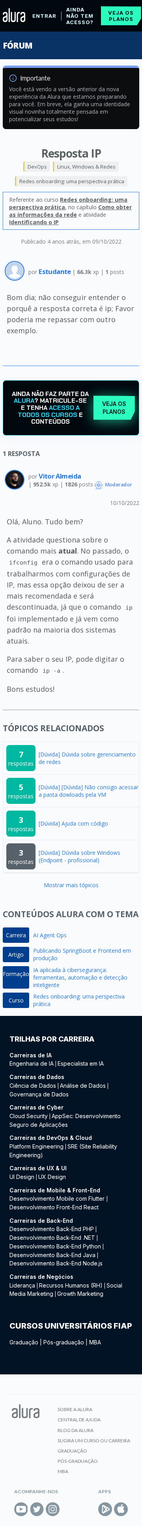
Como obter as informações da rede (70, 210)
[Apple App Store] (121, 1509)
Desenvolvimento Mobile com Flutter (57, 1198)
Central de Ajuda (79, 1420)
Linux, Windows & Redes (86, 166)
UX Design (52, 1176)
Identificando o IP (34, 222)
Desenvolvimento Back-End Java (52, 1255)
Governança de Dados (39, 1094)
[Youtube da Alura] (21, 1509)
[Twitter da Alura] (37, 1509)
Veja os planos (121, 15)
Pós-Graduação (78, 1461)
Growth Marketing (80, 1293)
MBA (95, 1342)
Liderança (22, 1285)
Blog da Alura (75, 1430)
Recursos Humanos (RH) (71, 1285)
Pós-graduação (63, 1342)
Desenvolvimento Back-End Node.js (56, 1263)
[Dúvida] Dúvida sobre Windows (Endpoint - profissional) (79, 856)
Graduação (23, 1342)
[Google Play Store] (105, 1509)
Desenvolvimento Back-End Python (55, 1246)
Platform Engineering (36, 1146)
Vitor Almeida (60, 476)
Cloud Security (28, 1116)
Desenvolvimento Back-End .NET (52, 1237)
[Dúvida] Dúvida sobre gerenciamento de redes (87, 758)
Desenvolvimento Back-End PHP (51, 1229)
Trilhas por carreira (51, 1039)
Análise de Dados (83, 1085)
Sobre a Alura (75, 1409)
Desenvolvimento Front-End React (54, 1207)
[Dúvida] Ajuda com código (73, 823)
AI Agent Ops (50, 935)
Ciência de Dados (32, 1085)
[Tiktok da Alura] (68, 1509)
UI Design (21, 1176)
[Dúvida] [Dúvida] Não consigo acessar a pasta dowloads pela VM (88, 790)
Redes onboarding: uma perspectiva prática (71, 181)
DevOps (37, 166)
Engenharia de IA (31, 1063)
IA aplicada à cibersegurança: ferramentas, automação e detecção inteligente (80, 977)
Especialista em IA (81, 1063)
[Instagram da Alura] (53, 1509)
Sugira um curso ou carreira (94, 1440)
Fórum (17, 45)
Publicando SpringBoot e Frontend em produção (82, 954)
